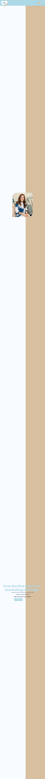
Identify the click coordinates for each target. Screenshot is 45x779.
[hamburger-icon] (39, 3)
